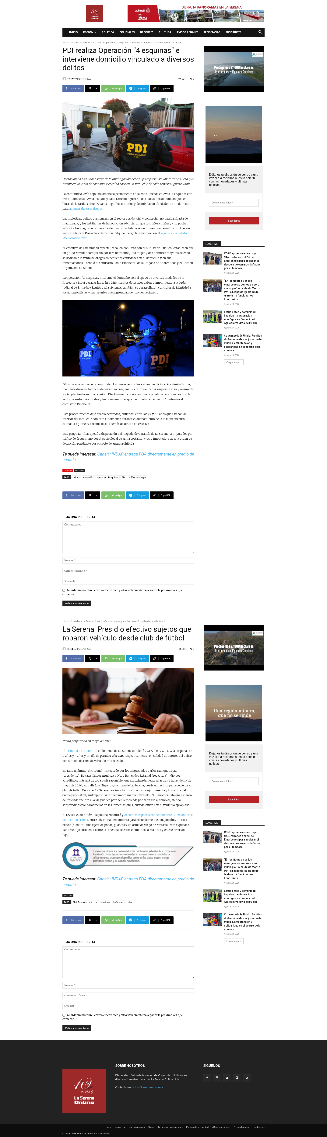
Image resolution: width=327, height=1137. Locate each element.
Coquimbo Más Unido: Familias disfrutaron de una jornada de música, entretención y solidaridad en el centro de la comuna (243, 343)
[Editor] (64, 79)
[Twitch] (237, 1078)
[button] (260, 32)
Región (88, 32)
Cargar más (232, 362)
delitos (76, 477)
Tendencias (212, 32)
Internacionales (136, 1126)
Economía (119, 1126)
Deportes (146, 32)
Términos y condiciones (170, 1126)
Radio (151, 1126)
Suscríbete (233, 32)
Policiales (127, 32)
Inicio (73, 32)
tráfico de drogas (137, 477)
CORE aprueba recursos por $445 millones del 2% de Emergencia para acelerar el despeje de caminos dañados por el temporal (242, 261)
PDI (123, 477)
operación (88, 477)
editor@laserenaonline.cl (148, 1087)
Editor (73, 78)
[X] (247, 1078)
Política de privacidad (197, 1126)
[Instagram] (217, 1078)
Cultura (165, 32)
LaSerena (85, 42)
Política (108, 32)
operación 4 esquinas (107, 477)
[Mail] (227, 1078)
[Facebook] (207, 1078)
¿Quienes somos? (221, 1126)
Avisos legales (187, 32)
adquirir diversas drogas (85, 208)
